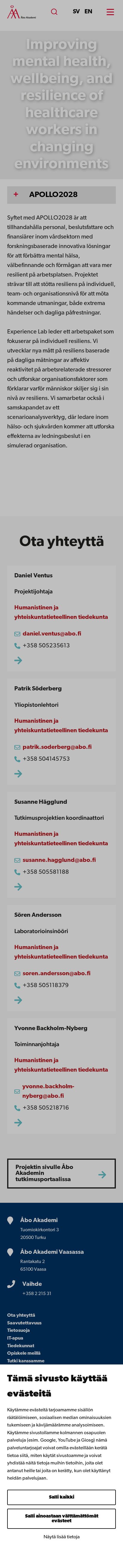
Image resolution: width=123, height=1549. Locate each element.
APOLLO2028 (53, 195)
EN (88, 12)
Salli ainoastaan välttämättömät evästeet (61, 1518)
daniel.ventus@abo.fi (52, 634)
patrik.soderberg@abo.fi (57, 747)
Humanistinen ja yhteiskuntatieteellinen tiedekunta (61, 612)
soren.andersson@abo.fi (56, 974)
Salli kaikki (61, 1497)
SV (76, 12)
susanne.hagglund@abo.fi (59, 860)
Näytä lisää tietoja (62, 1537)
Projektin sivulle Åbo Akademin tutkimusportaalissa (44, 1173)
